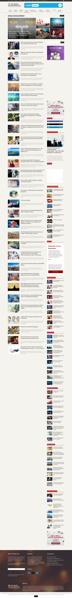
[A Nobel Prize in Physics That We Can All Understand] (13, 320)
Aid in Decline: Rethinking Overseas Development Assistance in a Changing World (31, 115)
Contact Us (33, 0)
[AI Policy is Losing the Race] (49, 221)
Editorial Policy (21, 0)
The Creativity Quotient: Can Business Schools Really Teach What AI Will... (58, 286)
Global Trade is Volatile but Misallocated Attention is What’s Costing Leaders (58, 511)
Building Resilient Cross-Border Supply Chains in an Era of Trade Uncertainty (58, 336)
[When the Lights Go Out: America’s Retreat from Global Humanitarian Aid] (57, 34)
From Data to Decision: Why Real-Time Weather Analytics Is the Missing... (58, 306)
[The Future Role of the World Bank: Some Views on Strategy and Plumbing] (13, 298)
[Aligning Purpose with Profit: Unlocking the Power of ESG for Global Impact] (13, 97)
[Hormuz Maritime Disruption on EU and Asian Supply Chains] (49, 495)
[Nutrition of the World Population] (13, 330)
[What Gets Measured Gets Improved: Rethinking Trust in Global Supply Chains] (49, 352)
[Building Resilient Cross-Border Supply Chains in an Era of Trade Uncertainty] (49, 336)
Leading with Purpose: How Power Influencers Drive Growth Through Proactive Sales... (58, 301)
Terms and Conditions (44, 0)
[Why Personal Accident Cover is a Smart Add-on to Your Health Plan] (49, 474)
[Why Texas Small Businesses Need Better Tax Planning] (49, 459)
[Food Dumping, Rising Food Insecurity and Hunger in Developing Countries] (13, 235)
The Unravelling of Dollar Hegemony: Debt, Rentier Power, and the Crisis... (58, 371)
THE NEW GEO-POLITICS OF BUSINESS (33, 11)
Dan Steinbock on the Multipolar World (53, 558)
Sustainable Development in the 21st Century (54, 564)
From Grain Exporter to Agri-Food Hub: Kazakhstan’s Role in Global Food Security (58, 463)
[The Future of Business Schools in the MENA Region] (13, 267)
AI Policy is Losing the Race (57, 219)
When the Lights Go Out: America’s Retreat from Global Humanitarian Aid (58, 296)
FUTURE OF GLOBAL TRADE (48, 11)
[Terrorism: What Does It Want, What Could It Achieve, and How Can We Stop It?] (13, 107)
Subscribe (25, 0)
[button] (63, 0)
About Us (12, 0)
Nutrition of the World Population (29, 326)
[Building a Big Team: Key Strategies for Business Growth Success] (49, 322)
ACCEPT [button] (36, 596)
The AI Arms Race (25, 200)
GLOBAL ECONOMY (10, 11)
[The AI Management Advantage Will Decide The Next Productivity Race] (49, 226)
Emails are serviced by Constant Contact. (55, 268)
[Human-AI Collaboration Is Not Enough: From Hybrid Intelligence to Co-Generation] (49, 342)
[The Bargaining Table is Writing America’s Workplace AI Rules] (49, 191)
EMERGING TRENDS (21, 11)
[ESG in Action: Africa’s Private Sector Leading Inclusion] (43, 34)
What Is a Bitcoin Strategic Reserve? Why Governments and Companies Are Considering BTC (58, 453)
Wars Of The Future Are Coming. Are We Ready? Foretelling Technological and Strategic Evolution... (31, 222)
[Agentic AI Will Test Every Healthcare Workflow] (49, 206)
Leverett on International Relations (53, 563)
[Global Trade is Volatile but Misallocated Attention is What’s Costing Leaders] (49, 511)
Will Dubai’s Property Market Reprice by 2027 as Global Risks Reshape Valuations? (58, 468)
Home (9, 0)
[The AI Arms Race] (13, 204)
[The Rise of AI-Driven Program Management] (49, 392)
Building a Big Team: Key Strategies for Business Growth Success (58, 322)
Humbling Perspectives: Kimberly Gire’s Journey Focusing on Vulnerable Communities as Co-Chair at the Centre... (31, 253)
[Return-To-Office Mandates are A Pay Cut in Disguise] (49, 231)
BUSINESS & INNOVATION (41, 11)
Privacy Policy (38, 0)
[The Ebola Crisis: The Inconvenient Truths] (43, 23)
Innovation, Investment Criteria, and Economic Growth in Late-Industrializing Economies (58, 382)
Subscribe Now (56, 271)
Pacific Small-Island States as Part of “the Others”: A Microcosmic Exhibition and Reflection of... (32, 150)
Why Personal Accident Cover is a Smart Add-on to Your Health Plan (58, 473)
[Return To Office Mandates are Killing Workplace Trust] (49, 211)
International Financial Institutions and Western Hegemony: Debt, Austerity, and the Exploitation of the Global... (32, 64)
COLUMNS (54, 10)
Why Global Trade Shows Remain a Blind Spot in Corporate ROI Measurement (58, 417)
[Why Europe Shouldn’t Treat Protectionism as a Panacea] (13, 245)
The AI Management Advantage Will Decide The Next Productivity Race (58, 225)
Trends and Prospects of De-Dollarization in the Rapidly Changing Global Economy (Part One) (32, 127)
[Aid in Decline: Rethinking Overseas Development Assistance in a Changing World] (13, 117)
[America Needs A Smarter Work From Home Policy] (49, 216)
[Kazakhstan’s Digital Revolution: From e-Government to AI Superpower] (13, 77)
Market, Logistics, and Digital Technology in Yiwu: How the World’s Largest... (58, 516)
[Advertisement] (55, 175)
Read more (49, 163)
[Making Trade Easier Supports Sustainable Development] (13, 56)
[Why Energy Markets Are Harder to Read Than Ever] (49, 282)
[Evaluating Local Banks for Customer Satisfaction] (49, 422)
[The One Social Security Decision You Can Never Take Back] (49, 484)
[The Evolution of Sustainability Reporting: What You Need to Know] (13, 214)
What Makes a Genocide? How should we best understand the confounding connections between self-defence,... (31, 285)
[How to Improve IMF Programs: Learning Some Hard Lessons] (13, 183)
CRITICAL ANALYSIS (26, 11)
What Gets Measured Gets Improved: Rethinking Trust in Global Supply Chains (58, 351)
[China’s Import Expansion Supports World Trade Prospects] (49, 500)
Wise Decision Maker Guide (51, 556)
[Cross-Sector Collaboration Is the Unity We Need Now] (13, 194)
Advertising (29, 0)
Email (49, 259)
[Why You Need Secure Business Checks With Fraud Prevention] (49, 397)
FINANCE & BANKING (16, 11)
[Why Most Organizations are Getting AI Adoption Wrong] (49, 201)
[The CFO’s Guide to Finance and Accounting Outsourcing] (49, 412)
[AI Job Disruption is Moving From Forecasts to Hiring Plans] (49, 196)
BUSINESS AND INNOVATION (52, 388)
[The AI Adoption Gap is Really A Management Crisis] (49, 236)
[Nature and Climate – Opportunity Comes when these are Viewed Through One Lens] (49, 312)
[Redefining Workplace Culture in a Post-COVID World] (49, 327)
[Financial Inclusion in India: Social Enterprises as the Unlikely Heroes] (13, 340)
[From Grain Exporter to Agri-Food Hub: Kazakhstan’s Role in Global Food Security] (49, 464)
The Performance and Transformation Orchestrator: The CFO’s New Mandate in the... (58, 346)
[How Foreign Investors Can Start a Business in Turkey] (49, 402)
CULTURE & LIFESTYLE (59, 11)
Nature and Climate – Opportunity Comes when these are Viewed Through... (58, 311)
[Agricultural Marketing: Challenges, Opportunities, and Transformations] (13, 277)
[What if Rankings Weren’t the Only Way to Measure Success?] (49, 292)
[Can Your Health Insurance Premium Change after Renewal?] (49, 479)
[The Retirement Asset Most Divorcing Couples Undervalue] (49, 448)
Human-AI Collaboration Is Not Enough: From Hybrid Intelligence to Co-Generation (58, 341)
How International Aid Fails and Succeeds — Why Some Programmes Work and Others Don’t (32, 138)
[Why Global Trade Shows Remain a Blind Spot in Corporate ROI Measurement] (49, 417)
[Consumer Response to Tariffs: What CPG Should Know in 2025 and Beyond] (49, 521)
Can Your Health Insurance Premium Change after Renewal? (57, 478)
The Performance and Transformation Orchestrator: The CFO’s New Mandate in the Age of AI (55, 150)
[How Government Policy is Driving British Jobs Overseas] (49, 367)
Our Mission (15, 0)
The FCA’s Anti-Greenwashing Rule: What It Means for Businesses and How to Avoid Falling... (32, 307)
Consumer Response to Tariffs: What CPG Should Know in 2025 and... (58, 521)
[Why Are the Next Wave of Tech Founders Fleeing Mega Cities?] (49, 407)
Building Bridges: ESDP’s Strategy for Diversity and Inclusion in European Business (58, 316)
